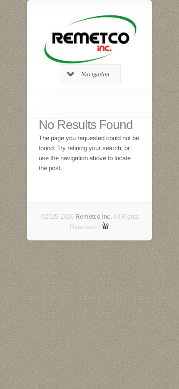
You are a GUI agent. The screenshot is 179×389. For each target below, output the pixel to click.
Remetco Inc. (93, 216)
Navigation (95, 74)
